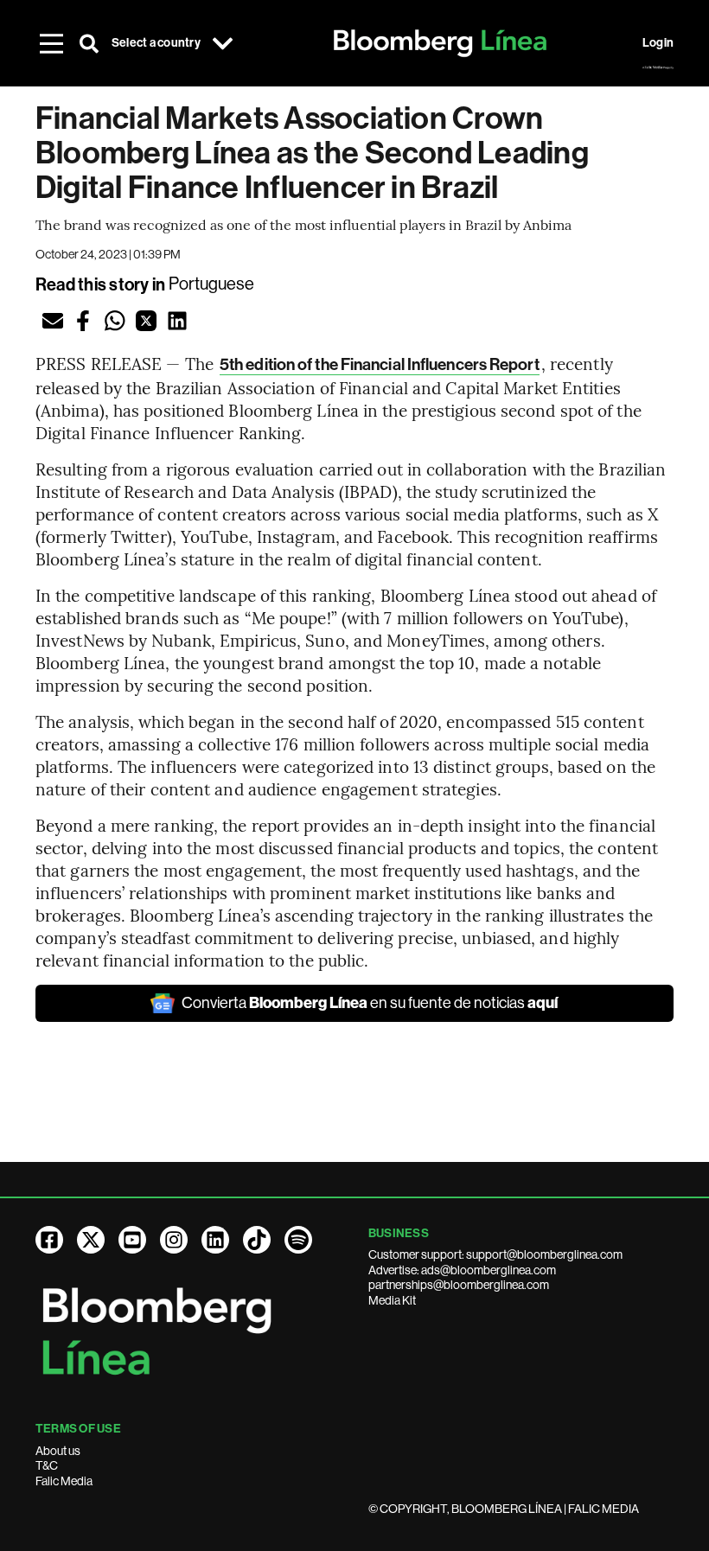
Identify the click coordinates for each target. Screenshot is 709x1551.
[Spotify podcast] (298, 1240)
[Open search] (89, 43)
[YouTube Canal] (132, 1240)
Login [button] (658, 42)
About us (57, 1451)
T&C (46, 1465)
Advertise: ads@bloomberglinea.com (462, 1270)
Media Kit (392, 1300)
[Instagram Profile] (174, 1240)
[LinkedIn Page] (215, 1240)
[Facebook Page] (49, 1240)
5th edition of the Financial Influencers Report (380, 364)
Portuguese (211, 284)
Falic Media (64, 1481)
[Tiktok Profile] (257, 1240)
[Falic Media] (658, 67)
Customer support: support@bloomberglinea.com (495, 1254)
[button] (53, 321)
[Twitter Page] (91, 1240)
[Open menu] (51, 43)
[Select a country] (223, 43)
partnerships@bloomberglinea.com (458, 1285)
